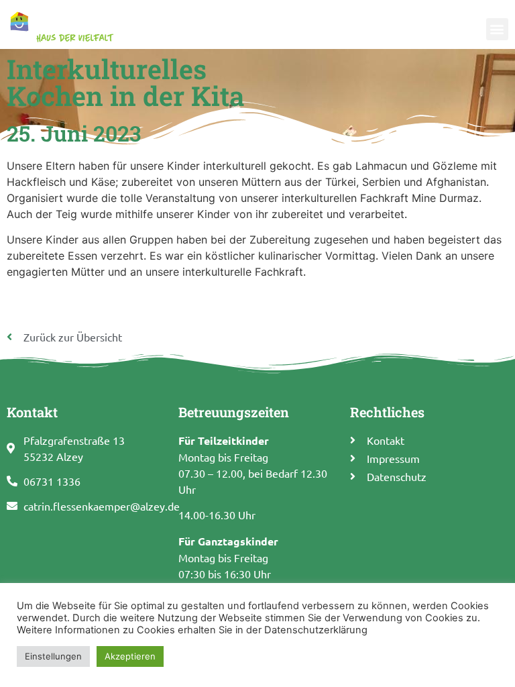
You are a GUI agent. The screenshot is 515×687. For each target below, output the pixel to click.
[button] (497, 29)
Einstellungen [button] (53, 656)
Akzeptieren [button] (130, 656)
